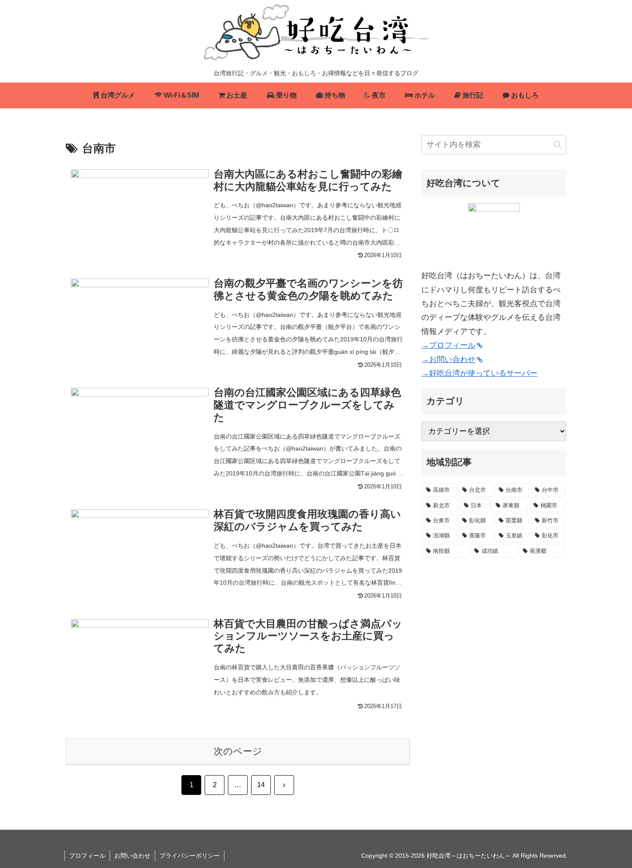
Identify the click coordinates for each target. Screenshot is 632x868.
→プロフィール (448, 345)
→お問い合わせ (448, 359)
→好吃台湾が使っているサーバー (479, 373)
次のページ (238, 751)
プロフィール (87, 855)
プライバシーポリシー (190, 855)
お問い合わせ (132, 855)
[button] (557, 144)
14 (261, 784)
